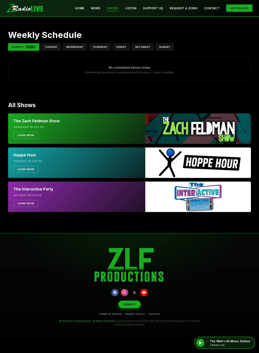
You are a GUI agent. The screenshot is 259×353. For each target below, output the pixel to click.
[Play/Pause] (200, 343)
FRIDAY (121, 46)
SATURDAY (142, 46)
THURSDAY (100, 46)
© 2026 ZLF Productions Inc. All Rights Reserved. (87, 321)
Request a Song (184, 8)
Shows (113, 8)
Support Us (153, 8)
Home (79, 8)
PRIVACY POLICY (135, 314)
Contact (212, 8)
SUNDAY (164, 46)
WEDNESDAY (74, 46)
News (95, 8)
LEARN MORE (25, 135)
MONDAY (23, 46)
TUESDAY (51, 46)
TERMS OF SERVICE (110, 314)
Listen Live (239, 8)
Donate (129, 304)
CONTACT (154, 314)
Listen (131, 8)
